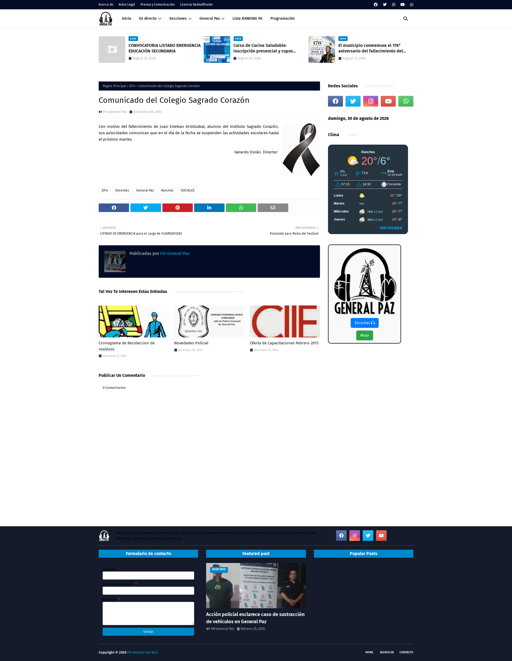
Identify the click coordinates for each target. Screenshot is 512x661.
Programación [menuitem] (282, 18)
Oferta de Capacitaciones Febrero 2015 (284, 343)
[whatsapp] (411, 4)
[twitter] (385, 4)
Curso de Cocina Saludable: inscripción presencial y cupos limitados (263, 48)
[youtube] (402, 4)
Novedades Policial (191, 343)
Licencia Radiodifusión (196, 4)
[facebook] (376, 4)
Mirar (364, 335)
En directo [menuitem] (148, 18)
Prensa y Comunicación (158, 4)
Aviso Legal (127, 4)
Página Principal (114, 86)
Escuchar (363, 323)
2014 (132, 86)
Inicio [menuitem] (126, 18)
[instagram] (394, 4)
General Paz (145, 190)
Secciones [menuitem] (178, 18)
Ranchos (167, 190)
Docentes (122, 190)
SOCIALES (188, 190)
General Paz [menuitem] (209, 18)
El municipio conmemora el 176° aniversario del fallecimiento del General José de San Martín (370, 48)
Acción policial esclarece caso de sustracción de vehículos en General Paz (255, 618)
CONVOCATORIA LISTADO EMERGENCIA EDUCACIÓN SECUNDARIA (165, 48)
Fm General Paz (115, 112)
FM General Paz (222, 629)
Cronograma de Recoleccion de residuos (127, 346)
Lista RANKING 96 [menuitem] (247, 18)
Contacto (406, 652)
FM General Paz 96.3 (142, 652)
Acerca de (106, 4)
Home (369, 652)
